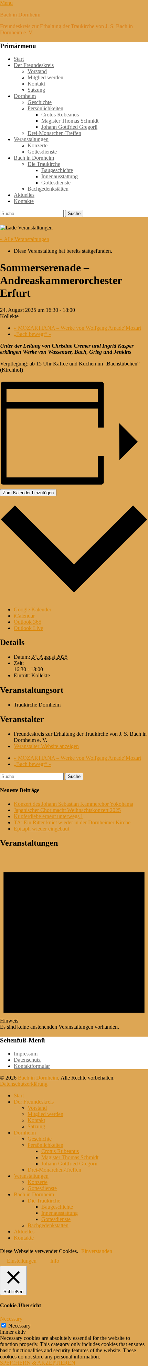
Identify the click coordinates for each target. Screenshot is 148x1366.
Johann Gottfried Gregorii (69, 127)
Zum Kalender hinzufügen (28, 492)
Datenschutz (27, 1060)
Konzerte (37, 145)
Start (19, 59)
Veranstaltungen (31, 139)
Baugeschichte (57, 170)
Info (54, 1261)
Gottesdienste (42, 152)
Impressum (26, 1054)
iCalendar (24, 616)
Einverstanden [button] (96, 1251)
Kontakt (36, 84)
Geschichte (40, 102)
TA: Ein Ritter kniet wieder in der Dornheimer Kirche (72, 822)
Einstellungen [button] (21, 1261)
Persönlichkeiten (45, 108)
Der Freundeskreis (34, 65)
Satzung (36, 90)
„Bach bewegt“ (32, 334)
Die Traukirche (44, 164)
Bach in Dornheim (20, 15)
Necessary (19, 1326)
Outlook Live (28, 628)
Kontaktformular (32, 1066)
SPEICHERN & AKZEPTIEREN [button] (37, 1363)
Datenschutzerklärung (23, 1084)
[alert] (74, 942)
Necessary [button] (11, 1319)
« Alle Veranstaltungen (24, 239)
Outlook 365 (27, 622)
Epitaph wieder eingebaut (41, 829)
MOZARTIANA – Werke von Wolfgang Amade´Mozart (77, 328)
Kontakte (24, 201)
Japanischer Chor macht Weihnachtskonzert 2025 (67, 810)
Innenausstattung (59, 176)
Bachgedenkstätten (48, 189)
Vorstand (37, 71)
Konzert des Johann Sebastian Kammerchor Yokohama (73, 804)
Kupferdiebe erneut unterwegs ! (48, 816)
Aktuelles (24, 195)
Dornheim (25, 96)
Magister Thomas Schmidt (69, 121)
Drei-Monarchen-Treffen (54, 133)
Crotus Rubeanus (60, 114)
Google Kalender (32, 609)
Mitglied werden (45, 77)
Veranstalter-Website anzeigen (46, 746)
